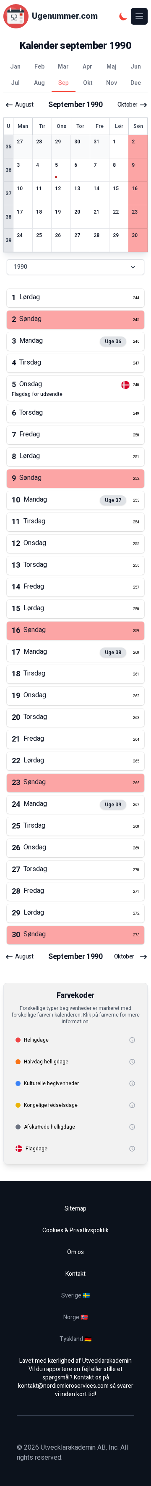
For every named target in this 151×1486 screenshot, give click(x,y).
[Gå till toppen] (136, 1471)
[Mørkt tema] (123, 16)
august (24, 105)
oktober (127, 105)
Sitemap (75, 1208)
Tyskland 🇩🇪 (75, 1339)
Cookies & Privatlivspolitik (75, 1230)
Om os (75, 1252)
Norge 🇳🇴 (75, 1317)
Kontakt (75, 1273)
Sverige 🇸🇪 (75, 1295)
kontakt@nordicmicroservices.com (63, 1385)
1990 (20, 267)
